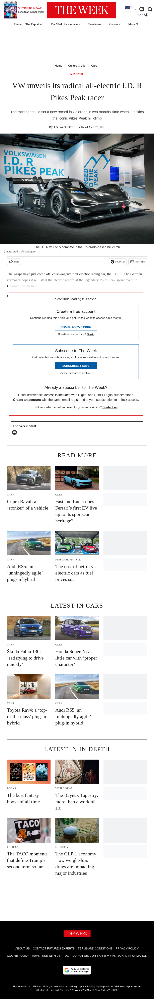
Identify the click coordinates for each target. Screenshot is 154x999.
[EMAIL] (15, 432)
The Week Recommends (65, 24)
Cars (94, 65)
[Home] (17, 24)
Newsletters (94, 24)
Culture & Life (76, 65)
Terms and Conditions (95, 948)
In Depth (76, 74)
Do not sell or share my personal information (109, 955)
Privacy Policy (127, 948)
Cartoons (114, 24)
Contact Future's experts (54, 948)
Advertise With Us (46, 955)
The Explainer (34, 24)
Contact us (110, 407)
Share (16, 261)
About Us (22, 948)
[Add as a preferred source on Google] (77, 970)
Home (58, 65)
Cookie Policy (18, 955)
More (132, 24)
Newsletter (140, 261)
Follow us (120, 261)
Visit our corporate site (127, 986)
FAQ (66, 955)
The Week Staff (63, 127)
